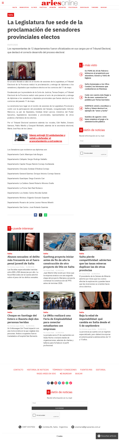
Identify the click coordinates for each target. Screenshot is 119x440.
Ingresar (67, 373)
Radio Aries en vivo (46, 373)
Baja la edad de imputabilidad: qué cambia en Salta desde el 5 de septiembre (94, 320)
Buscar (104, 7)
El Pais (34, 7)
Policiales (73, 7)
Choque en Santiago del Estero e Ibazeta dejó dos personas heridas (23, 319)
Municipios (24, 7)
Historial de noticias (38, 369)
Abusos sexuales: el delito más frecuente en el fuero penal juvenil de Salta (23, 260)
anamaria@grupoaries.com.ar (87, 427)
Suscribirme (95, 146)
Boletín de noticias (92, 130)
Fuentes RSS (86, 369)
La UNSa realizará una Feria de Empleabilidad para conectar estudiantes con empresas (57, 322)
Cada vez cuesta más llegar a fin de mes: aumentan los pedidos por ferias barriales (98, 97)
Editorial (101, 369)
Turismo (94, 7)
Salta (14, 7)
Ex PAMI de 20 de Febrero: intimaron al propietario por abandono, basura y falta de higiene (97, 74)
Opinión (52, 7)
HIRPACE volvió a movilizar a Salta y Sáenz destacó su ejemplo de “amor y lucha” (98, 108)
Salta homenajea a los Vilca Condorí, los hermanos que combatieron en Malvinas (97, 86)
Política (43, 7)
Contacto (18, 369)
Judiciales (84, 7)
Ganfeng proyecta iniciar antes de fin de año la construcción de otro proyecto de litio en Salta (58, 261)
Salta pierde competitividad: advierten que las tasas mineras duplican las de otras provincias (95, 263)
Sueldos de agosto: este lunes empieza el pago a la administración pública (96, 119)
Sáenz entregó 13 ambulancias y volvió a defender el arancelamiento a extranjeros (47, 138)
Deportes (62, 7)
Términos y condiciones (64, 369)
